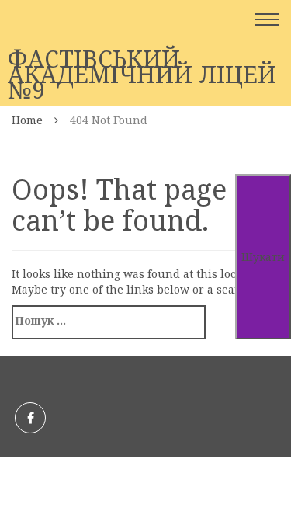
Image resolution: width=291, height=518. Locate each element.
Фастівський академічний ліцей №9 (142, 74)
